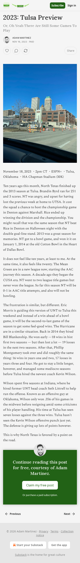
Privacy (43, 531)
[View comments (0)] (16, 51)
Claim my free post (40, 485)
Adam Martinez (21, 37)
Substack (21, 555)
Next (67, 514)
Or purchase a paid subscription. (40, 495)
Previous (15, 514)
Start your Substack (30, 545)
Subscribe (57, 5)
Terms (54, 531)
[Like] (7, 51)
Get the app (59, 545)
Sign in (72, 5)
